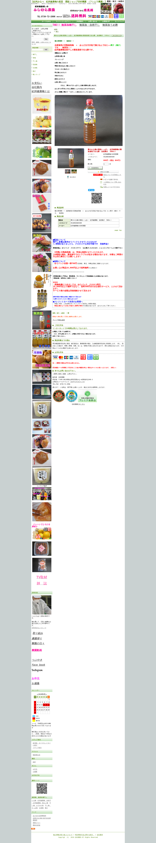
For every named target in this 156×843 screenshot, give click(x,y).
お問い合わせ (92, 21)
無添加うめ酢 (110, 24)
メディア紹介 (36, 739)
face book (38, 664)
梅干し (35, 54)
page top (118, 230)
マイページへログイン (63, 21)
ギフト (34, 765)
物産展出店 (36, 755)
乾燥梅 (35, 64)
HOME (55, 29)
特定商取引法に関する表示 (84, 835)
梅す (34, 71)
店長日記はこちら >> (39, 628)
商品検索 (35, 47)
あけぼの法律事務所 (39, 816)
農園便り (37, 638)
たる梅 (34, 800)
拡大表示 (73, 177)
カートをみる (46, 21)
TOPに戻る (81, 404)
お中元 (35, 769)
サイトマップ (119, 21)
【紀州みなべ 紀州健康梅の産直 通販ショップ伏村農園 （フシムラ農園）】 (69, 1)
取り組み (38, 633)
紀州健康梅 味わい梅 (40, 803)
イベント (35, 751)
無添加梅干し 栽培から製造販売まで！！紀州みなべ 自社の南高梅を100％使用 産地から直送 (63, 3)
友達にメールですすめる (111, 187)
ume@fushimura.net (77, 382)
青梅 (34, 58)
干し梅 (35, 61)
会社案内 (100, 835)
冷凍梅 (35, 68)
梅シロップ (36, 74)
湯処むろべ (36, 823)
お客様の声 (106, 21)
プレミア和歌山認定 (59, 320)
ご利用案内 (79, 21)
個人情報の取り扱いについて (62, 835)
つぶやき (37, 659)
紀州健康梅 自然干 (44, 800)
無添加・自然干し (89, 24)
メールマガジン (37, 25)
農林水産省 (36, 825)
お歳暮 (35, 683)
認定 (33, 758)
